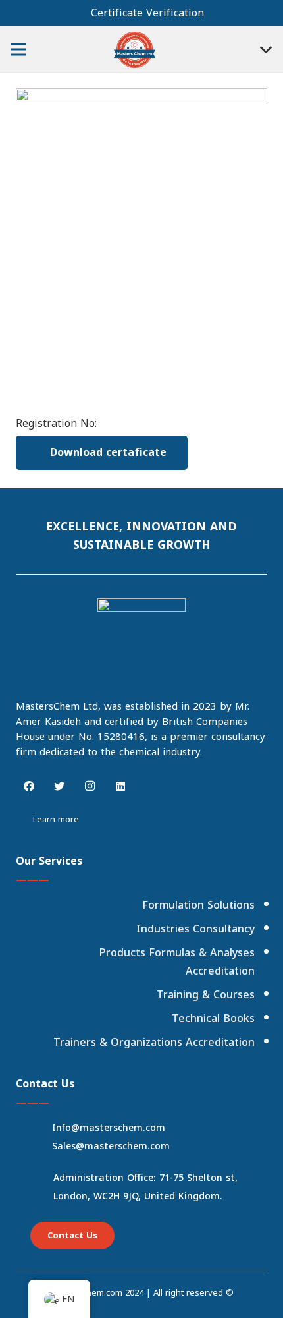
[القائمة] (18, 49)
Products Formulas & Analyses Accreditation (177, 961)
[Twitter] (59, 786)
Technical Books (213, 1018)
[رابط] (134, 50)
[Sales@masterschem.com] (39, 1146)
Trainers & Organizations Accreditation (154, 1042)
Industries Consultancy (195, 929)
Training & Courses (206, 995)
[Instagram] (90, 786)
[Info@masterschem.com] (39, 1128)
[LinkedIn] (120, 786)
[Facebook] (29, 786)
